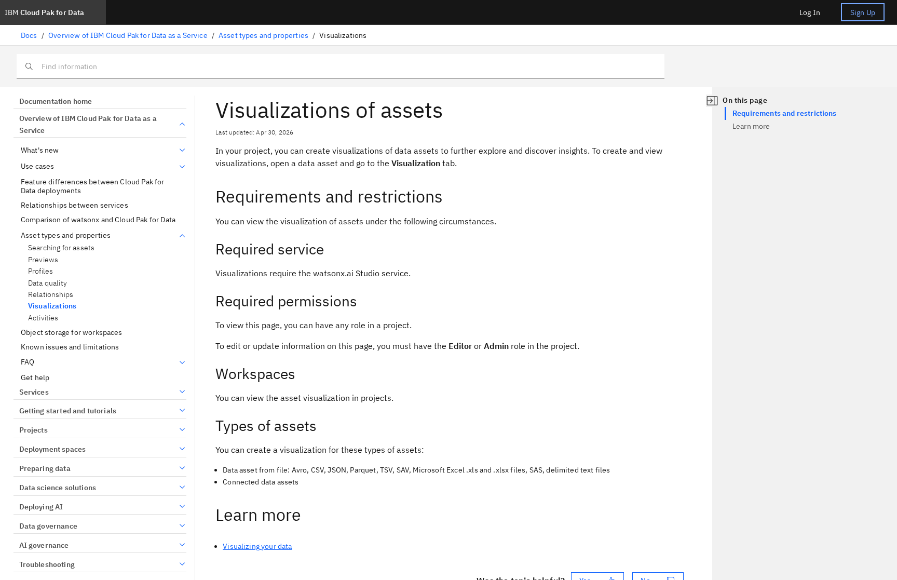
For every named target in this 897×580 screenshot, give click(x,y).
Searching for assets (61, 248)
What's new (40, 150)
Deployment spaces (52, 449)
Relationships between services (74, 205)
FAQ (27, 362)
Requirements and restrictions (784, 113)
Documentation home (55, 101)
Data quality (47, 283)
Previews (43, 259)
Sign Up (862, 12)
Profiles (40, 271)
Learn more (751, 126)
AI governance (44, 545)
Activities (43, 318)
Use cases (37, 166)
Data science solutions (57, 487)
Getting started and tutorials (67, 410)
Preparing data (45, 468)
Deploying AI (41, 506)
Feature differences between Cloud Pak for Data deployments (93, 187)
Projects (33, 430)
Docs (29, 35)
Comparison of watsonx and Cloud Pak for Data (98, 219)
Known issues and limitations (70, 347)
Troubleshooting (47, 564)
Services (34, 392)
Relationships (50, 294)
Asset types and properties (263, 35)
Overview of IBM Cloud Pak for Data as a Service (128, 35)
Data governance (48, 526)
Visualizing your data (257, 546)
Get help (35, 377)
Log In (809, 12)
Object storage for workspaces (72, 332)
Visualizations (52, 306)
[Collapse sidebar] (712, 101)
